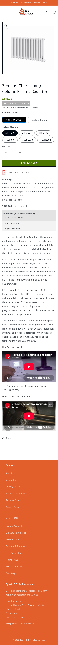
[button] (3, 12)
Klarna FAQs (12, 560)
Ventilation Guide (14, 566)
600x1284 (45, 139)
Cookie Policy (12, 507)
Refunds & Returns (15, 546)
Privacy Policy (13, 486)
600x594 (27, 133)
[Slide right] (35, 79)
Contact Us (11, 480)
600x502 (10, 133)
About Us (10, 473)
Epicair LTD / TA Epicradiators (32, 640)
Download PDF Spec (18, 172)
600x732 (43, 133)
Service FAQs (12, 539)
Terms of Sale (12, 500)
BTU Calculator (13, 553)
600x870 (10, 139)
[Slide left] (22, 79)
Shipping (16, 107)
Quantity (6, 146)
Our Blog (10, 573)
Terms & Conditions (15, 493)
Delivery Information (16, 532)
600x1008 (27, 139)
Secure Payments (14, 526)
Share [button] (8, 438)
